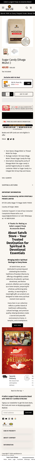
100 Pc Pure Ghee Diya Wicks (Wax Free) (17, 82)
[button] (17, 100)
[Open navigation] (3, 7)
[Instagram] (9, 419)
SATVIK (5, 408)
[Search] (26, 7)
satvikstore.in (17, 453)
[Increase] (11, 94)
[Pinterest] (12, 419)
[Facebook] (3, 419)
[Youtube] (6, 419)
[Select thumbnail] (6, 51)
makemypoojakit (24, 405)
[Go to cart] (31, 7)
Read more (17, 325)
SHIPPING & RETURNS (10, 185)
